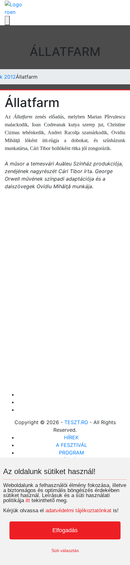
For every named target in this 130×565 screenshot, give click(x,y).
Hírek (71, 437)
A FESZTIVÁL (71, 445)
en (12, 12)
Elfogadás (65, 530)
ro (7, 12)
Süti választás (65, 550)
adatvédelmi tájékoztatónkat (78, 511)
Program (71, 452)
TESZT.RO (76, 422)
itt (28, 500)
